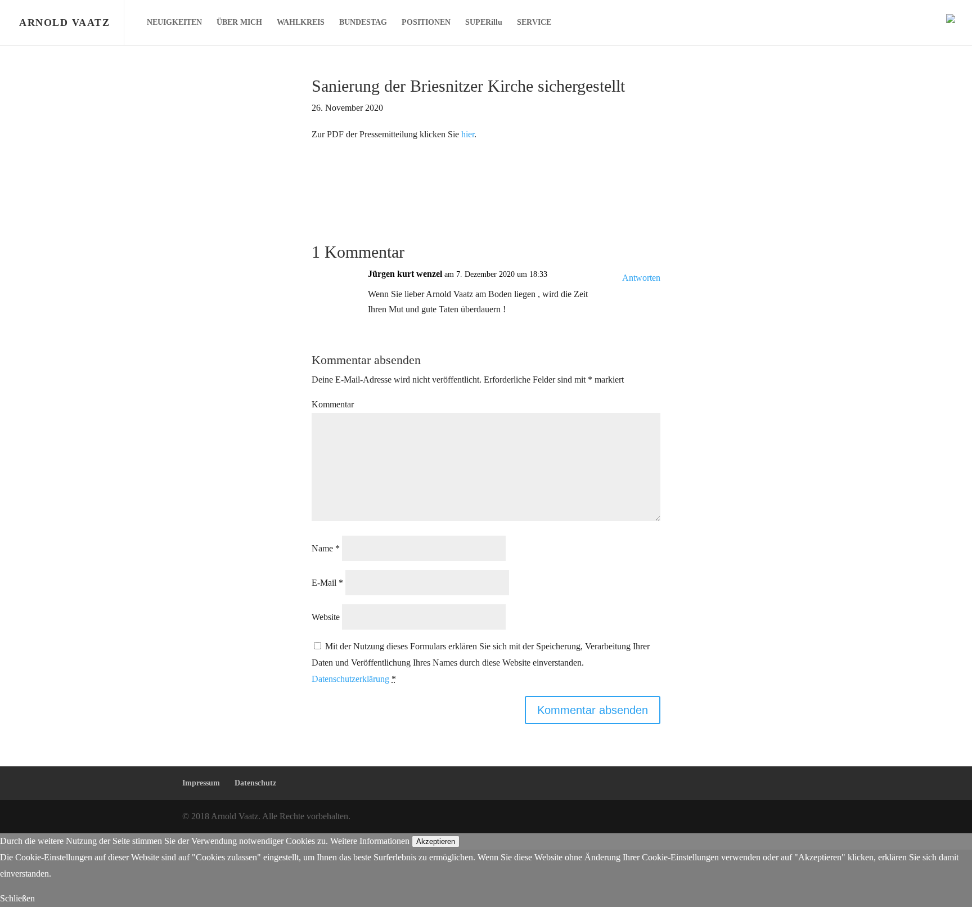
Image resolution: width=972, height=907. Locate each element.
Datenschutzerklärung (350, 679)
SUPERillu (483, 22)
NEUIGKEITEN (174, 22)
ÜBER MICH (239, 22)
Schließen (17, 898)
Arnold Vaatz (64, 22)
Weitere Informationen (370, 841)
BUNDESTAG (363, 22)
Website (326, 617)
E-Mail (327, 582)
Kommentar (333, 404)
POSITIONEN (426, 22)
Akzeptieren (435, 841)
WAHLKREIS (301, 22)
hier (467, 134)
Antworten (641, 277)
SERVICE (534, 22)
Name (326, 548)
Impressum (201, 783)
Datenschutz (255, 783)
